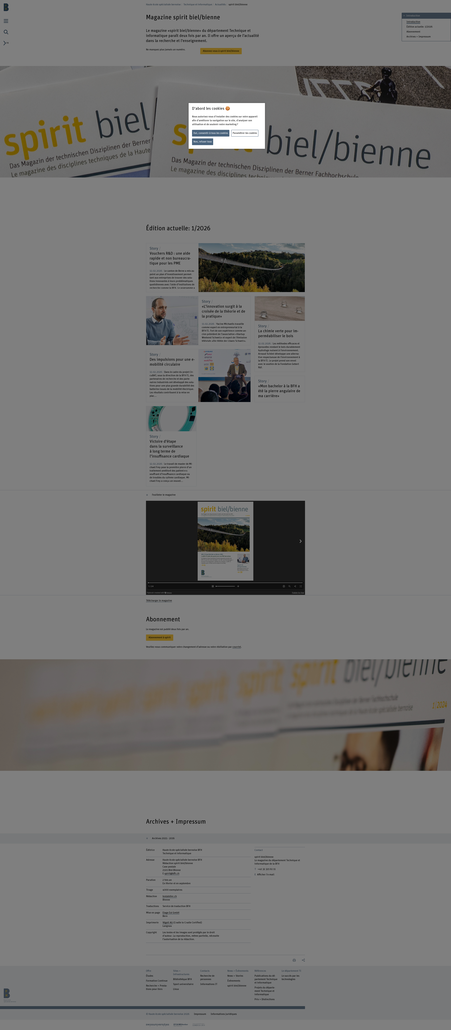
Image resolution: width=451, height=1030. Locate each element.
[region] (227, 126)
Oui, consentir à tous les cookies (210, 133)
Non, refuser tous (202, 141)
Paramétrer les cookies (245, 133)
